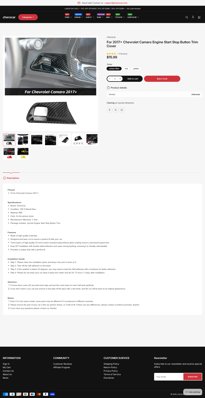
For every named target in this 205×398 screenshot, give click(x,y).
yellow (136, 68)
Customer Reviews (62, 364)
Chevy (89, 16)
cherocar (111, 37)
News (5, 378)
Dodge (78, 16)
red (126, 68)
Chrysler (132, 16)
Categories (27, 17)
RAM (100, 16)
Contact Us (8, 371)
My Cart (7, 367)
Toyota (118, 16)
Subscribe (192, 376)
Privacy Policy (111, 371)
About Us (7, 374)
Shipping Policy (111, 364)
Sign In (6, 364)
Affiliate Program (61, 367)
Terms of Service (112, 374)
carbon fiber (114, 68)
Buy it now (162, 78)
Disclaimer (109, 378)
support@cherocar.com (116, 3)
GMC (108, 16)
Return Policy (110, 367)
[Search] (187, 17)
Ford (67, 16)
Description (13, 178)
